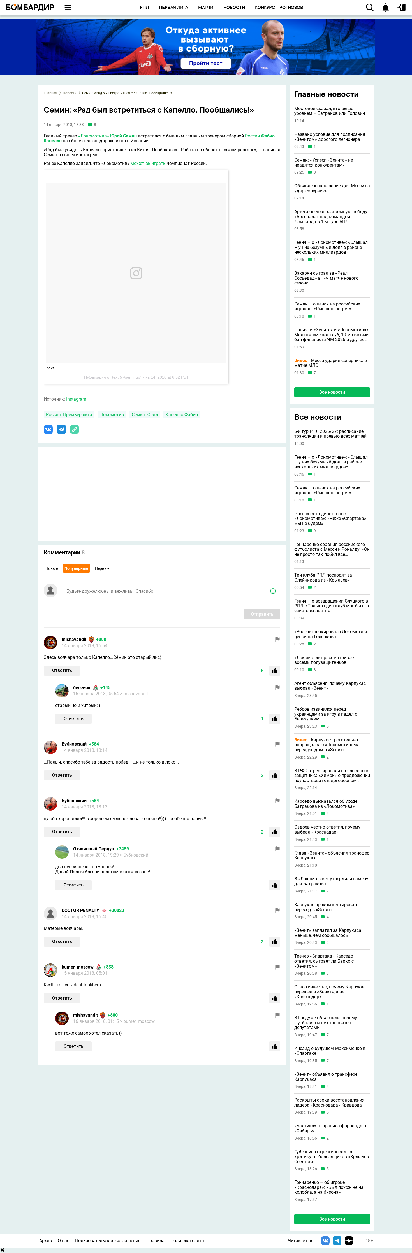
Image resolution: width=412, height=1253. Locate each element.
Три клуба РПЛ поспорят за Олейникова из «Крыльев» (323, 577)
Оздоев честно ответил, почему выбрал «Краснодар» (327, 829)
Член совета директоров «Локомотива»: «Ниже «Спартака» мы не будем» (330, 518)
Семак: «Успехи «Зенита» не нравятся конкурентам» (323, 162)
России (252, 136)
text (50, 368)
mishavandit (74, 639)
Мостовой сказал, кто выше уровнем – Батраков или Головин (329, 111)
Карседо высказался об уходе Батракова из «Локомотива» (325, 804)
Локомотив (112, 414)
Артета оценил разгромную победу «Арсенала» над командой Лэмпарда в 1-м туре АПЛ (330, 216)
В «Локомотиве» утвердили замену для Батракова (331, 881)
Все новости (332, 392)
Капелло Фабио (182, 414)
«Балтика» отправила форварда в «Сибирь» (330, 1128)
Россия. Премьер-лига (69, 414)
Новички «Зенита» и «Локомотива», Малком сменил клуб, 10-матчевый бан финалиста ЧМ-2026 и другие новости (331, 334)
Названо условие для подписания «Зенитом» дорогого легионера (329, 137)
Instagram (76, 399)
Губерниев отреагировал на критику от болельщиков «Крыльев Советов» (331, 1156)
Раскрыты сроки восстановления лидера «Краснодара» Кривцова (329, 1102)
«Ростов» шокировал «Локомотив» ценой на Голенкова (331, 634)
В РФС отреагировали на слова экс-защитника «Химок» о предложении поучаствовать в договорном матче (332, 775)
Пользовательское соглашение (107, 1240)
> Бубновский (134, 855)
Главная (50, 93)
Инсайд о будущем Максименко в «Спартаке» (329, 1051)
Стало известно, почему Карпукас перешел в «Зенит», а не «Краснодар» (329, 991)
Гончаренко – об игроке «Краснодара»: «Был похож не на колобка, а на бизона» (329, 1187)
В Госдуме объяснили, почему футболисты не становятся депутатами (325, 1022)
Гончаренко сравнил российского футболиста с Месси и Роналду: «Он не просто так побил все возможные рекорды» (332, 549)
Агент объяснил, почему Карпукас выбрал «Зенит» (330, 686)
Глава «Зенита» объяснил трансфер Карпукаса (331, 855)
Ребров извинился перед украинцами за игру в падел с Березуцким (325, 714)
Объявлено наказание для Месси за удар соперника (332, 188)
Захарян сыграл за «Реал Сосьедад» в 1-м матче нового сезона (326, 278)
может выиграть (148, 163)
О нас (63, 1240)
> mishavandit (134, 693)
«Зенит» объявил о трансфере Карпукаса (325, 1077)
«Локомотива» (93, 136)
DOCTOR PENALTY (80, 910)
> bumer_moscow (137, 1021)
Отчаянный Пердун (93, 848)
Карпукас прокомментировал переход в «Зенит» (325, 907)
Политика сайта (187, 1240)
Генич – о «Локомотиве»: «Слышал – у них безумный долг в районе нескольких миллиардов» (331, 247)
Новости (70, 93)
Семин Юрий (145, 414)
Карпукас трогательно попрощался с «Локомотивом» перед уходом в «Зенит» (326, 745)
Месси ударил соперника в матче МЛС (330, 363)
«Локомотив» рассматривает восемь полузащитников (325, 660)
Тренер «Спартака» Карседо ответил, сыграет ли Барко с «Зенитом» (324, 961)
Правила (155, 1240)
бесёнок (82, 687)
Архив (45, 1240)
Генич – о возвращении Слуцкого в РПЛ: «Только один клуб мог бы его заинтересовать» (331, 606)
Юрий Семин (123, 136)
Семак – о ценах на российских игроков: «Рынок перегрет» (327, 306)
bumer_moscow (78, 967)
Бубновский (74, 744)
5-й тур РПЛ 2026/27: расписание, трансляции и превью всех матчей (330, 434)
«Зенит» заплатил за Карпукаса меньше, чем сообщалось (327, 933)
